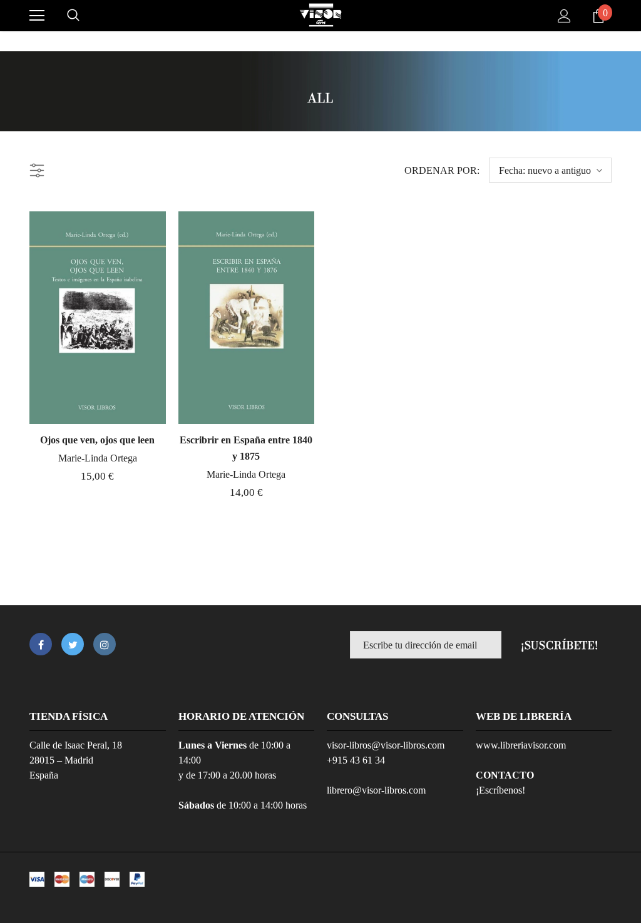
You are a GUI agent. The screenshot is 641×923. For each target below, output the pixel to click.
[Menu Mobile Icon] (36, 15)
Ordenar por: (441, 170)
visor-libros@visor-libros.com (385, 745)
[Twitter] (72, 644)
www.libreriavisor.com (521, 745)
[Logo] (320, 15)
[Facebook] (40, 644)
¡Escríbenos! (500, 790)
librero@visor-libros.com (376, 790)
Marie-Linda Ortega (97, 458)
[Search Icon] (73, 15)
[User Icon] (564, 16)
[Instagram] (104, 644)
